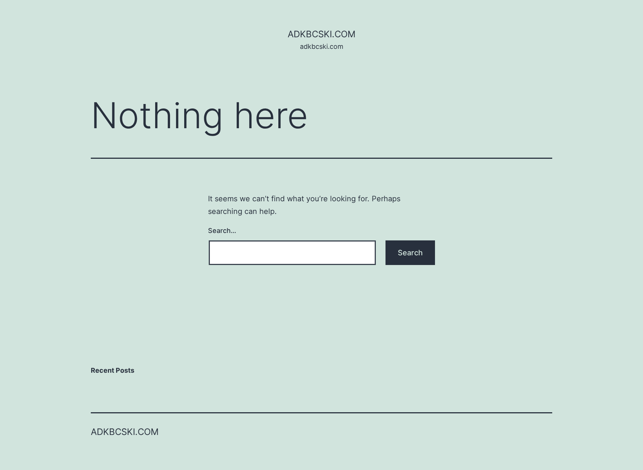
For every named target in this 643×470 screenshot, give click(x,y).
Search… (222, 230)
